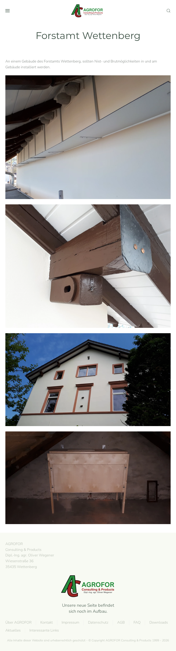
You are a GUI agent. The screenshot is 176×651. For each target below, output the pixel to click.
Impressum (70, 622)
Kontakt (46, 622)
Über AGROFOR (18, 622)
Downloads (158, 622)
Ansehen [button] (88, 137)
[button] (7, 10)
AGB (121, 622)
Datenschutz (98, 622)
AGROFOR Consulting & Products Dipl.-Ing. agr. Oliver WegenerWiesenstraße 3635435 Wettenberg (29, 555)
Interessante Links (44, 630)
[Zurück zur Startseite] (88, 10)
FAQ (137, 622)
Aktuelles (13, 630)
